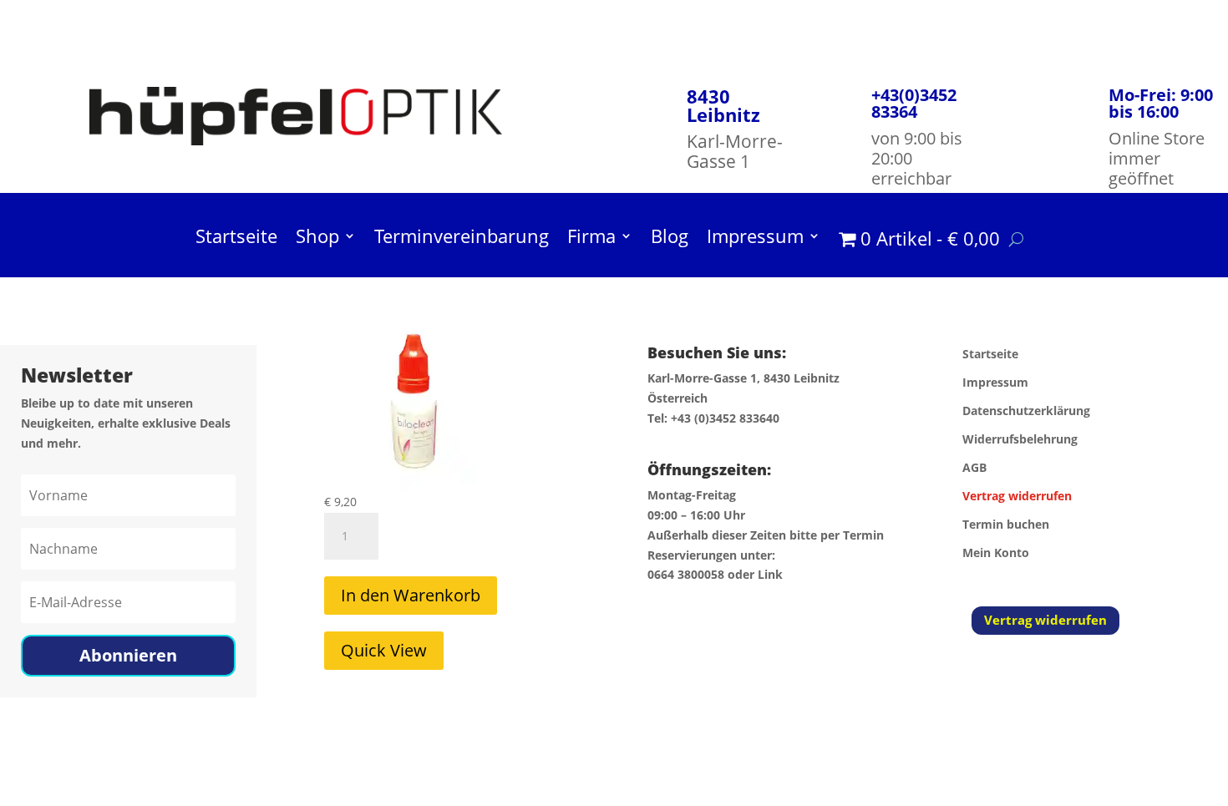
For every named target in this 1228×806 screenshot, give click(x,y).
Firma (591, 239)
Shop (317, 239)
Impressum (755, 239)
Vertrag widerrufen (1045, 619)
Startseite (236, 239)
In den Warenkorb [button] (410, 595)
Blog (669, 239)
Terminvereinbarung (461, 239)
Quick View (384, 650)
